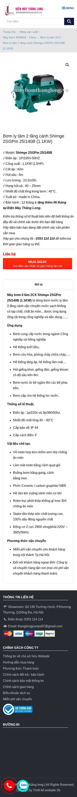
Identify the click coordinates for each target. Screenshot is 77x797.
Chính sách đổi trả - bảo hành (23, 674)
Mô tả (38, 284)
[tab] (38, 284)
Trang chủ (9, 31)
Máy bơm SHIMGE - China (19, 37)
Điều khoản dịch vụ (16, 693)
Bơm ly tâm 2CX (50, 37)
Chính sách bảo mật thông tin (23, 680)
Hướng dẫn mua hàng (18, 662)
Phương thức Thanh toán (21, 668)
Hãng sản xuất (29, 31)
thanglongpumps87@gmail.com (40, 626)
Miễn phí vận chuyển (17, 699)
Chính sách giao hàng (18, 687)
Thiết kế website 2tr (46, 790)
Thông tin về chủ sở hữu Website (26, 656)
